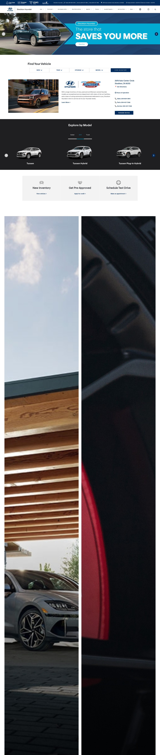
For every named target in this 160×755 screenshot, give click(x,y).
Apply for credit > (80, 194)
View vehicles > (41, 194)
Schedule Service (124, 113)
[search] (155, 9)
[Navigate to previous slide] (1, 34)
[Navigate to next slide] (158, 34)
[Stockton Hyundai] (21, 9)
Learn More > (66, 102)
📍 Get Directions (121, 87)
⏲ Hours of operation (122, 93)
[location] (101, 2)
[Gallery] (80, 34)
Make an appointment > (118, 194)
